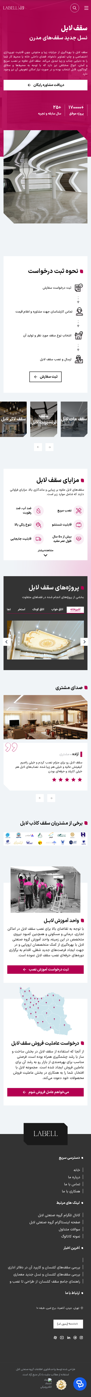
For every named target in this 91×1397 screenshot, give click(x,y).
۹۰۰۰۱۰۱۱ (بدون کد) (67, 1324)
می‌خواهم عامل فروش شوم (48, 1092)
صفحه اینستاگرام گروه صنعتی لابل (54, 1222)
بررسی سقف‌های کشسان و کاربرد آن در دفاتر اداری (44, 1267)
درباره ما (74, 1177)
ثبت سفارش (49, 376)
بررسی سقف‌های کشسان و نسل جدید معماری (46, 1274)
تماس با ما (72, 1184)
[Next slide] (38, 447)
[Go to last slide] (49, 447)
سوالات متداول (69, 1229)
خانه (77, 1170)
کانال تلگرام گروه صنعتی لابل (59, 1215)
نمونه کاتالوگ (70, 1236)
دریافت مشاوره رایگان (48, 85)
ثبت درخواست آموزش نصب (49, 969)
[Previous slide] (7, 642)
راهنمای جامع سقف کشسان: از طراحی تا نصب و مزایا (45, 1281)
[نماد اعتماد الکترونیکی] (38, 1385)
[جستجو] (74, 8)
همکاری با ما (71, 1191)
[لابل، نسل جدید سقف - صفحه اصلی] (14, 8)
